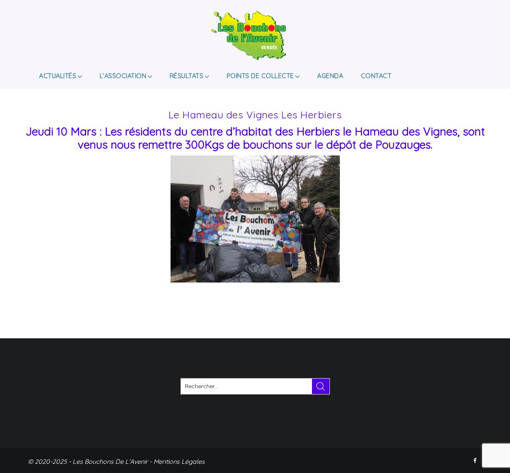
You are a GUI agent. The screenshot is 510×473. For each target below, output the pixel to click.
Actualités (57, 76)
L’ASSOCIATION (123, 76)
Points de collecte (260, 76)
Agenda (330, 76)
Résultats (187, 76)
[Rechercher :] (255, 386)
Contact (376, 76)
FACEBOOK (475, 460)
